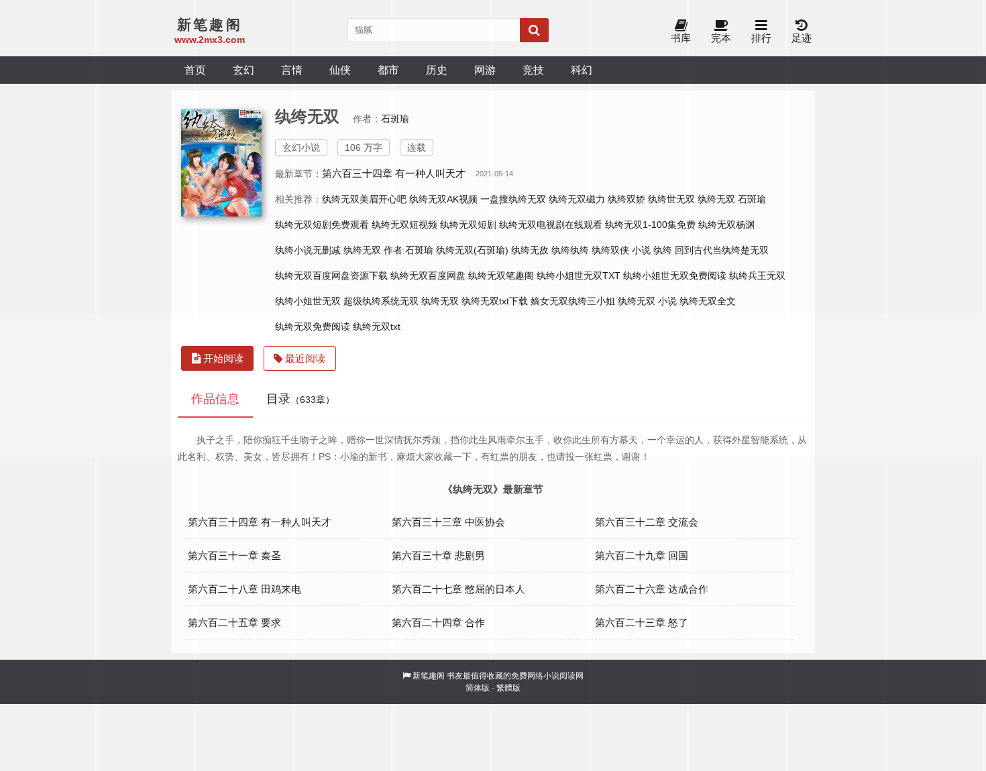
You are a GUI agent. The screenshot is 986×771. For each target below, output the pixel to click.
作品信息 (215, 399)
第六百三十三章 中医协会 (448, 522)
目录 (300, 399)
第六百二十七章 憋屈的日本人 (458, 589)
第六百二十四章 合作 (438, 622)
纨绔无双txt (376, 326)
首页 (195, 70)
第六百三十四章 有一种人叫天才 (393, 173)
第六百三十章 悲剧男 (438, 555)
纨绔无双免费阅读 (312, 326)
